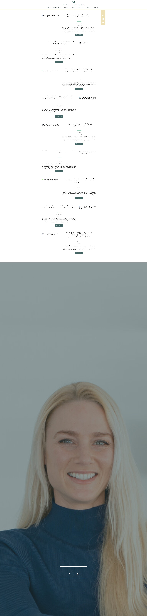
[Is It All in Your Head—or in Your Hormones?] (50, 23)
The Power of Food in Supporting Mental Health (59, 97)
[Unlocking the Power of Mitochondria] (87, 51)
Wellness (79, 25)
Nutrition (59, 107)
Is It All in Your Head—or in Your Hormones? (79, 16)
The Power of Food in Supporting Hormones (79, 70)
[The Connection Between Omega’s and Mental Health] (87, 214)
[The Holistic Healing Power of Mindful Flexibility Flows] (50, 242)
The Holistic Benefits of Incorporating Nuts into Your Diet (79, 180)
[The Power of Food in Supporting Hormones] (50, 78)
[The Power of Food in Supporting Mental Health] (87, 105)
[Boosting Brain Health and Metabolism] (87, 160)
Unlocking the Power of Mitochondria (59, 43)
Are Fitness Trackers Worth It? (79, 125)
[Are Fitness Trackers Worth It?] (50, 132)
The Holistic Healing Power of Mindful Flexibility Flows (79, 235)
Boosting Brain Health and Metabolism (59, 152)
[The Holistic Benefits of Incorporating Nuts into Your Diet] (50, 187)
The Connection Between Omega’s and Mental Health (59, 206)
